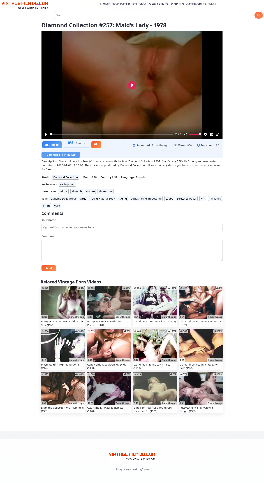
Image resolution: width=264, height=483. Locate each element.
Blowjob (76, 191)
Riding (123, 198)
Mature (90, 191)
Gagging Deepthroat (63, 198)
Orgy (83, 198)
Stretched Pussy (186, 198)
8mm (46, 205)
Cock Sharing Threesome (146, 198)
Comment (48, 236)
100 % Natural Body (102, 198)
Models (177, 4)
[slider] (111, 134)
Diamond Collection (65, 177)
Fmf (202, 198)
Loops (169, 198)
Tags (212, 4)
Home (105, 4)
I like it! (53, 145)
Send (48, 268)
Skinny (63, 191)
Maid (57, 205)
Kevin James (67, 184)
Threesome (105, 191)
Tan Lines (215, 198)
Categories (196, 4)
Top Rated (121, 4)
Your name (48, 220)
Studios (139, 4)
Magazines (158, 4)
